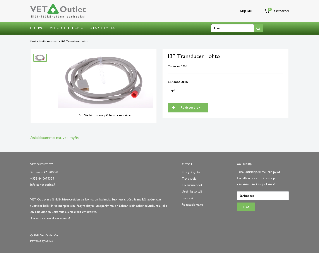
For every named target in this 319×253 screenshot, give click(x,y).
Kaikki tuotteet (48, 41)
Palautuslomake (192, 204)
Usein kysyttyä (192, 191)
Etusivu (36, 28)
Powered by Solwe (41, 240)
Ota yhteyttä (102, 28)
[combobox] (232, 28)
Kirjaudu (246, 11)
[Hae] (258, 28)
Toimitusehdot (192, 185)
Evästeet (187, 198)
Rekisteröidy (190, 107)
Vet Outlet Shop (64, 28)
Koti (33, 41)
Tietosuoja (189, 178)
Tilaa (246, 207)
